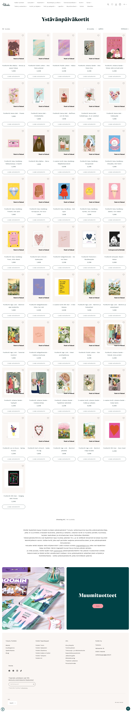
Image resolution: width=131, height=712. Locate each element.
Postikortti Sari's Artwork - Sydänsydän (39, 258)
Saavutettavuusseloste (73, 653)
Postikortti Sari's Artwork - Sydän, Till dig (39, 449)
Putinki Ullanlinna (41, 650)
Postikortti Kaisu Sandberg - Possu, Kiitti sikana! (13, 258)
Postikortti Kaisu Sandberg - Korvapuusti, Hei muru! (39, 210)
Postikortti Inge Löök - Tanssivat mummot (13, 354)
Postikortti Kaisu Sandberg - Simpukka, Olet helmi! (114, 162)
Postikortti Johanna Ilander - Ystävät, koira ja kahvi (114, 354)
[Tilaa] (34, 684)
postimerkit (58, 551)
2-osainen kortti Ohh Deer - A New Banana (64, 306)
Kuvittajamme (10, 648)
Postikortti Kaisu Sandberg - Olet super (64, 210)
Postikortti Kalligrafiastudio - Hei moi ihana (64, 258)
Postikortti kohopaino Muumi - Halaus (114, 258)
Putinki (121, 702)
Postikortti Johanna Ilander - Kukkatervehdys (38, 402)
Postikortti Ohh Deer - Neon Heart (114, 448)
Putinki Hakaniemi (41, 648)
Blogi (7, 653)
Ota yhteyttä (70, 645)
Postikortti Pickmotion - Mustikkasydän (89, 258)
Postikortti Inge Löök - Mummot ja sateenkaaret (114, 306)
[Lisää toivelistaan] (22, 35)
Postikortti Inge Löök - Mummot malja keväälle (89, 449)
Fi (124, 4)
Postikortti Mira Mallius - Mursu (39, 161)
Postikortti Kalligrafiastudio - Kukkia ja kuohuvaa (38, 354)
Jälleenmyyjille (70, 655)
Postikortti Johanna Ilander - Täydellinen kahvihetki (64, 402)
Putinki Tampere (41, 655)
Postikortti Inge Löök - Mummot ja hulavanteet (89, 306)
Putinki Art (39, 658)
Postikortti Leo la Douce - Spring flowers (14, 449)
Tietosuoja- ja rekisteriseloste (75, 650)
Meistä (8, 645)
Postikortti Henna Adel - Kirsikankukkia (39, 115)
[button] (30, 2)
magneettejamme (82, 545)
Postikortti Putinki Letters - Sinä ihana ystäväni (38, 67)
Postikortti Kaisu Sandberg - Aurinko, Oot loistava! (89, 210)
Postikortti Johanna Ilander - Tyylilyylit (13, 402)
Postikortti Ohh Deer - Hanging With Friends (14, 497)
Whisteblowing (70, 658)
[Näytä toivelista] (112, 4)
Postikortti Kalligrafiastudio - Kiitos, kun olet (38, 306)
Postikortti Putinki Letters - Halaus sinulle (64, 67)
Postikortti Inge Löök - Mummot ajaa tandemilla (13, 306)
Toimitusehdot (70, 648)
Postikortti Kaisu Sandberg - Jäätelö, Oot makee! (114, 210)
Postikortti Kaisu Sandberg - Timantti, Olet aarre (13, 210)
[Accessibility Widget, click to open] (2, 709)
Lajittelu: (100, 29)
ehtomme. (24, 688)
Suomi (11, 703)
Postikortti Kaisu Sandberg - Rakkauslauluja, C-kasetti (13, 162)
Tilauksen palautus (72, 660)
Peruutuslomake (71, 663)
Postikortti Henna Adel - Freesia (13, 113)
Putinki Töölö (40, 645)
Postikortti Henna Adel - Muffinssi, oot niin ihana (64, 115)
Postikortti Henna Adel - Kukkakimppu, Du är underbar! (89, 115)
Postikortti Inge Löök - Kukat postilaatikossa (64, 354)
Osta (97, 606)
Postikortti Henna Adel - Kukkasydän (114, 115)
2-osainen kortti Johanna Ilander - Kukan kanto (114, 402)
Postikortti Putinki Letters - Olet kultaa (89, 354)
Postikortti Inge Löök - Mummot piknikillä (64, 449)
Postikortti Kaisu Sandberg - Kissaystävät (89, 162)
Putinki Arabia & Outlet (43, 653)
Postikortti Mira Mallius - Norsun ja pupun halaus (13, 67)
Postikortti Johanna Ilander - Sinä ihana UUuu (89, 67)
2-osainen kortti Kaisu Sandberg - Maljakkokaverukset (64, 162)
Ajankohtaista (10, 650)
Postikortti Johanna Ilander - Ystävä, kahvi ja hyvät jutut (114, 67)
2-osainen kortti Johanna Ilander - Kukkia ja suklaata (89, 402)
